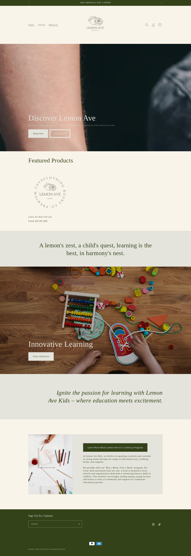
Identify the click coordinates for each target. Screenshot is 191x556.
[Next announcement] (161, 3)
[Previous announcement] (29, 3)
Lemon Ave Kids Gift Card (40, 217)
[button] (147, 25)
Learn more (60, 133)
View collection (41, 356)
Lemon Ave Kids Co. (42, 549)
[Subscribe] (78, 524)
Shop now (38, 133)
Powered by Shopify (57, 549)
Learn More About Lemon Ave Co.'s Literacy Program (115, 447)
